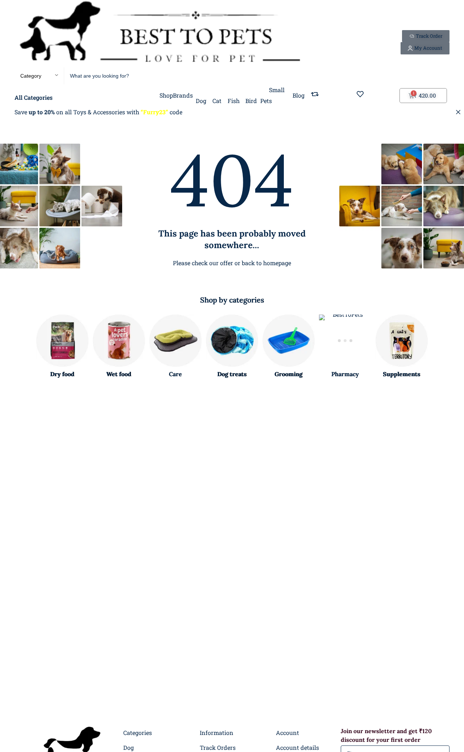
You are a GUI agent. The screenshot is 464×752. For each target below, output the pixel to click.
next (440, 346)
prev (23, 346)
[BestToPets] (159, 33)
